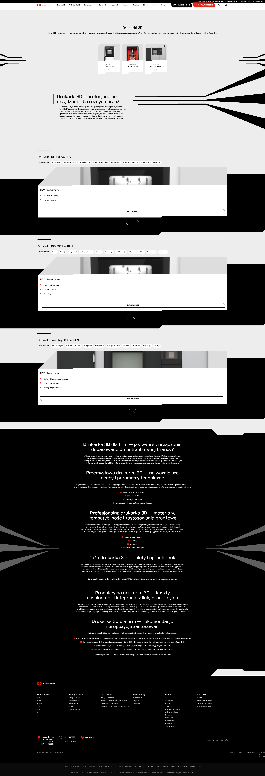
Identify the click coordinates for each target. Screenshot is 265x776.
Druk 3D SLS (113, 773)
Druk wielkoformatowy (127, 773)
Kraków (84, 766)
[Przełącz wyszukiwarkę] (226, 4)
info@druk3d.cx (90, 737)
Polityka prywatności (236, 753)
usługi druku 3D (105, 463)
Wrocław (128, 766)
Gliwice (185, 766)
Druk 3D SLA (104, 773)
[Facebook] (226, 740)
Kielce (179, 766)
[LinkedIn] (217, 740)
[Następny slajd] (136, 222)
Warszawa (92, 766)
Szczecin (150, 766)
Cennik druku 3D (188, 773)
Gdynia (172, 766)
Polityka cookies (251, 753)
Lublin (157, 766)
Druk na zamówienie (158, 773)
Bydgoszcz (142, 766)
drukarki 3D (93, 456)
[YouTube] (221, 740)
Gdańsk (100, 766)
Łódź (112, 766)
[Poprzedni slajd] (129, 222)
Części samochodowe (142, 773)
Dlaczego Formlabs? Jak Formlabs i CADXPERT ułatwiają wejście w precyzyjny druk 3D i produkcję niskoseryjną (136, 579)
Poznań (107, 766)
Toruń (134, 766)
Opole (199, 766)
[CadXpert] (44, 5)
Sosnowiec (164, 766)
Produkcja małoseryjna (174, 773)
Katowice (120, 766)
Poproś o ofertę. (258, 1)
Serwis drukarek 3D (92, 773)
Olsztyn (192, 766)
